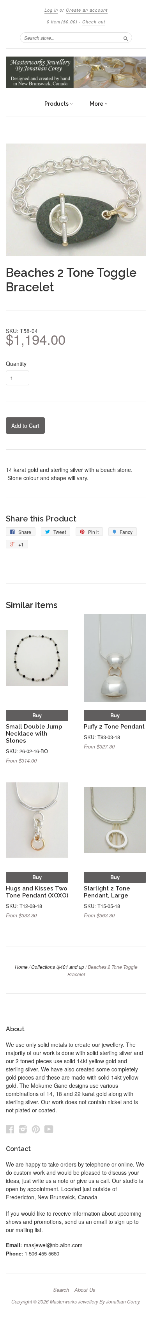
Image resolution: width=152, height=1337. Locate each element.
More (97, 104)
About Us (84, 1290)
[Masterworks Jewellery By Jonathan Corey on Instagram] (23, 1128)
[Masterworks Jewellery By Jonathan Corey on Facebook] (10, 1128)
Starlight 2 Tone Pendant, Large (107, 892)
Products (57, 104)
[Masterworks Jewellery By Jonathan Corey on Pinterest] (36, 1128)
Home (21, 966)
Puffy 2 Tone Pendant (114, 726)
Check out (93, 22)
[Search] (126, 37)
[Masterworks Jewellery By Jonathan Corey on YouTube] (48, 1128)
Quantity (16, 363)
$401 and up (70, 966)
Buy (37, 715)
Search (61, 1290)
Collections (43, 966)
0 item (62, 22)
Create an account (87, 10)
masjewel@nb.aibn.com (53, 1245)
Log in (51, 10)
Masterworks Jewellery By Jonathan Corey (95, 1301)
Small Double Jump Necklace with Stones (34, 733)
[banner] (76, 72)
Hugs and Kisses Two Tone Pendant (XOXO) (37, 892)
